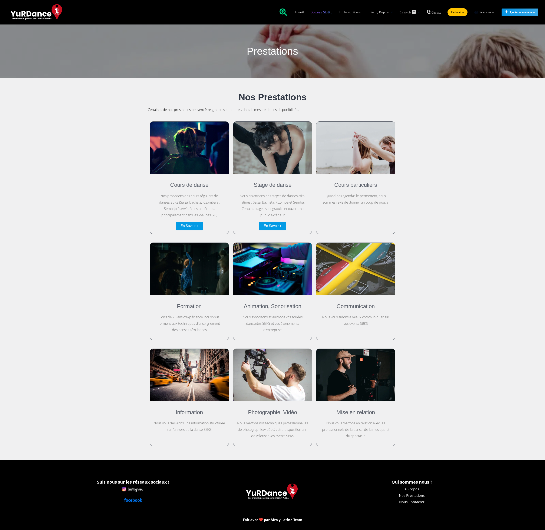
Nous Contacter (412, 502)
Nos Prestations (412, 495)
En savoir (405, 12)
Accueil (299, 12)
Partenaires (457, 12)
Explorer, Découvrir (351, 12)
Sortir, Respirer (379, 12)
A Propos (411, 489)
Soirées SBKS (322, 12)
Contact (436, 12)
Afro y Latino (282, 519)
